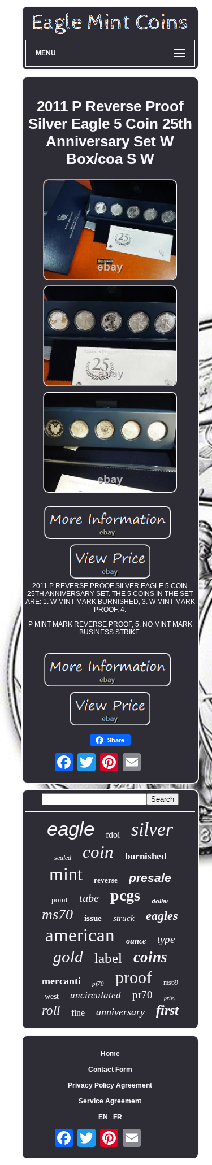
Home (110, 1054)
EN (103, 1117)
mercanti (61, 980)
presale (150, 877)
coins (150, 957)
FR (117, 1117)
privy (169, 998)
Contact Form (110, 1069)
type (166, 939)
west (52, 996)
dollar (160, 901)
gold (68, 956)
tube (89, 898)
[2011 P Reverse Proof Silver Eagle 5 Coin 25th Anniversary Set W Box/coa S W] (110, 230)
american (80, 935)
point (59, 900)
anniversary (120, 1012)
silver (152, 829)
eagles (162, 915)
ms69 (170, 982)
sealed (62, 858)
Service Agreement (110, 1101)
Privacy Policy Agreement (110, 1085)
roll (51, 1010)
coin (98, 852)
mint (66, 874)
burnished (145, 856)
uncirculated (95, 995)
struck (124, 918)
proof (133, 977)
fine (78, 1013)
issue (93, 918)
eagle (70, 829)
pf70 (98, 983)
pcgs (125, 895)
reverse (106, 880)
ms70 (57, 914)
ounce (136, 941)
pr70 (142, 995)
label (108, 958)
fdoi (113, 835)
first (167, 1010)
